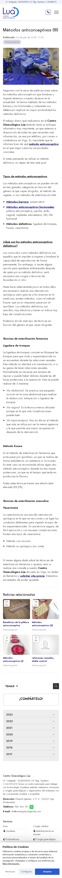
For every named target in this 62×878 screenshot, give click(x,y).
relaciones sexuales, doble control (43, 659)
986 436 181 (21, 806)
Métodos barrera (17, 202)
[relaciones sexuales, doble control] (45, 645)
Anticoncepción (12, 42)
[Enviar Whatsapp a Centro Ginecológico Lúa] (31, 807)
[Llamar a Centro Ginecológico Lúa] (48, 12)
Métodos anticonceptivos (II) (42, 624)
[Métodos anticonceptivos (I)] (16, 645)
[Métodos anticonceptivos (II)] (45, 609)
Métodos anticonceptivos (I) (13, 659)
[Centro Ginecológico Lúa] (11, 12)
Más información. (11, 863)
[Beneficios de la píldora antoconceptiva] (16, 609)
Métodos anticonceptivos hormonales (30, 207)
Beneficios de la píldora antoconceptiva (16, 624)
